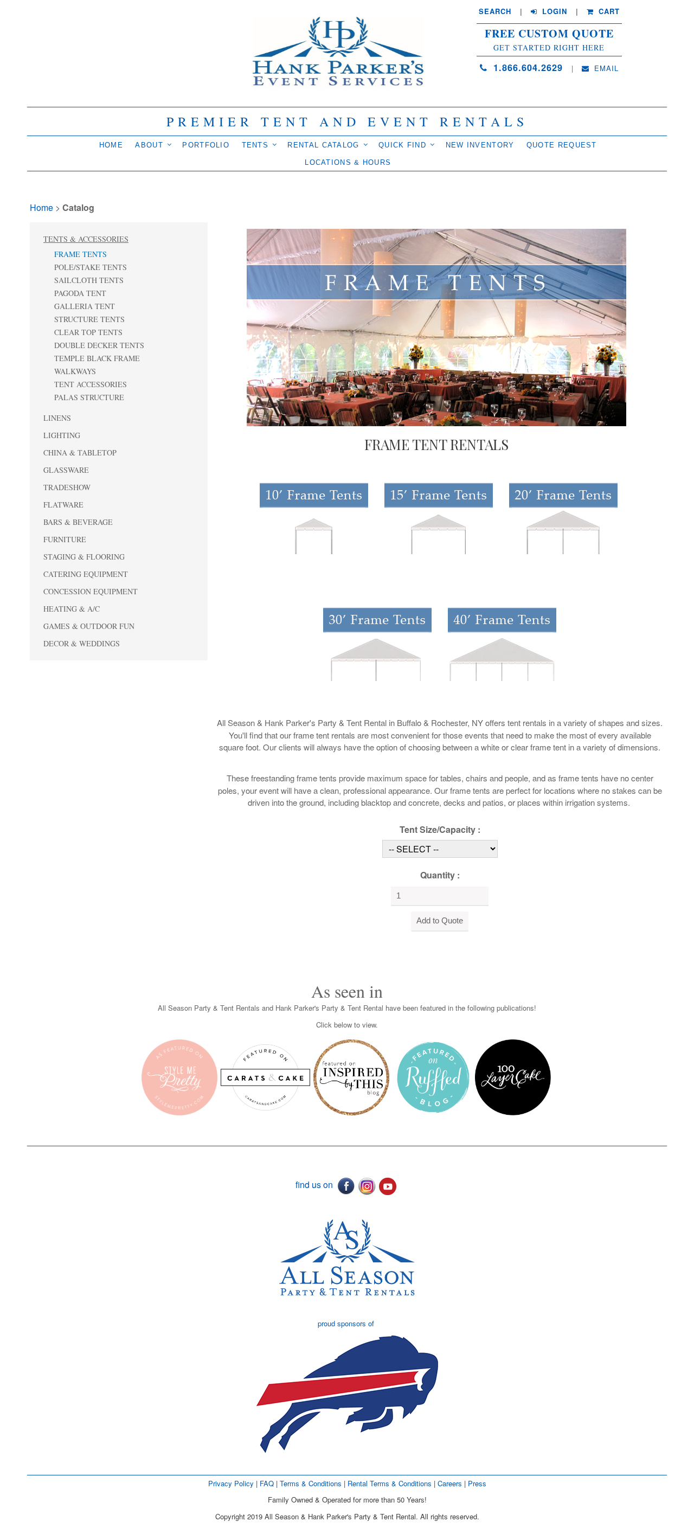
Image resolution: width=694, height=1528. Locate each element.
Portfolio (205, 145)
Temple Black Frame (97, 358)
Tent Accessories (90, 384)
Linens (57, 418)
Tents (255, 145)
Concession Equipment (90, 591)
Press (477, 1483)
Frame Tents (80, 254)
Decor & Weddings (81, 643)
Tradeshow (67, 487)
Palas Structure (89, 397)
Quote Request (561, 145)
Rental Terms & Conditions (390, 1483)
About (149, 145)
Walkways (75, 371)
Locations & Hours (348, 162)
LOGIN (553, 11)
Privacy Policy (231, 1483)
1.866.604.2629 (526, 67)
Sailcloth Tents (89, 280)
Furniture (64, 539)
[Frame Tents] (436, 326)
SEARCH (495, 11)
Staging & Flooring (84, 556)
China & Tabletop (80, 452)
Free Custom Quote (549, 34)
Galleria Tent (84, 306)
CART (608, 11)
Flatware (63, 504)
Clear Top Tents (88, 332)
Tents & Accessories (85, 239)
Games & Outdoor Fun (88, 626)
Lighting (61, 435)
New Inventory (480, 145)
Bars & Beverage (78, 522)
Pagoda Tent (80, 293)
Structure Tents (89, 319)
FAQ (267, 1483)
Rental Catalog (323, 145)
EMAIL (605, 68)
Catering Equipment (85, 574)
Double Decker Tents (99, 345)
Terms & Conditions (311, 1483)
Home (111, 145)
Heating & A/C (71, 609)
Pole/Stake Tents (90, 267)
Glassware (66, 470)
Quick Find (402, 145)
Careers (451, 1483)
